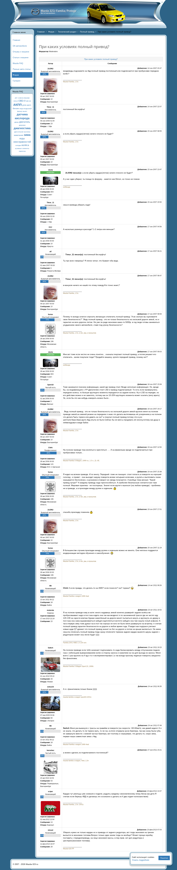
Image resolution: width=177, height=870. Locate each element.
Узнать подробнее (140, 860)
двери (16, 122)
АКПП (17, 104)
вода (21, 108)
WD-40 (28, 101)
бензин (16, 108)
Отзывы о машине (21, 52)
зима (27, 134)
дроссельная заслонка (22, 132)
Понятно (164, 858)
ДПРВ (24, 105)
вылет (25, 111)
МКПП (29, 105)
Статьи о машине (20, 57)
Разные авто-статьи (22, 69)
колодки (18, 145)
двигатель (24, 122)
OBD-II (22, 101)
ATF (16, 98)
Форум (16, 75)
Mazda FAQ (18, 63)
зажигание (18, 135)
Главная (16, 40)
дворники (22, 125)
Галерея (16, 81)
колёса (25, 145)
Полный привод (87, 32)
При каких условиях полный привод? (101, 59)
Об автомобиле (20, 46)
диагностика (22, 128)
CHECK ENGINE (24, 98)
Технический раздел (67, 32)
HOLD (16, 101)
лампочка (22, 151)
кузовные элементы (22, 148)
